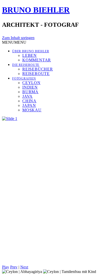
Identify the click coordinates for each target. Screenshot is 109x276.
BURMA (30, 92)
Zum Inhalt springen (18, 38)
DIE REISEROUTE (25, 65)
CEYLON (31, 83)
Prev (13, 267)
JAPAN (29, 105)
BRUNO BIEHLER (36, 9)
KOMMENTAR (36, 60)
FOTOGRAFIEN (24, 78)
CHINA (29, 101)
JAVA (27, 96)
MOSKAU (32, 110)
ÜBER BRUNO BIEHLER (30, 51)
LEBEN (29, 55)
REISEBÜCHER (37, 69)
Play (5, 267)
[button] (14, 42)
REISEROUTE (36, 73)
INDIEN (30, 87)
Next (24, 267)
